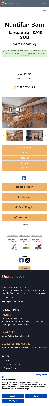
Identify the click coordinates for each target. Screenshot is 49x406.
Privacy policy (41, 375)
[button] (25, 268)
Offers (24, 163)
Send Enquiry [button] (25, 207)
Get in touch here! (39, 347)
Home (6, 360)
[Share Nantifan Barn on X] (27, 262)
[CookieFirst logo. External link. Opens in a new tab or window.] (3, 377)
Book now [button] (26, 186)
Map (24, 168)
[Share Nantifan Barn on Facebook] (21, 262)
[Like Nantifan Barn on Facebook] (24, 179)
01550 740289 (26, 87)
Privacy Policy (10, 368)
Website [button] (25, 197)
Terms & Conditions (12, 364)
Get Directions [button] (26, 217)
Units (24, 153)
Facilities (24, 158)
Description (24, 148)
